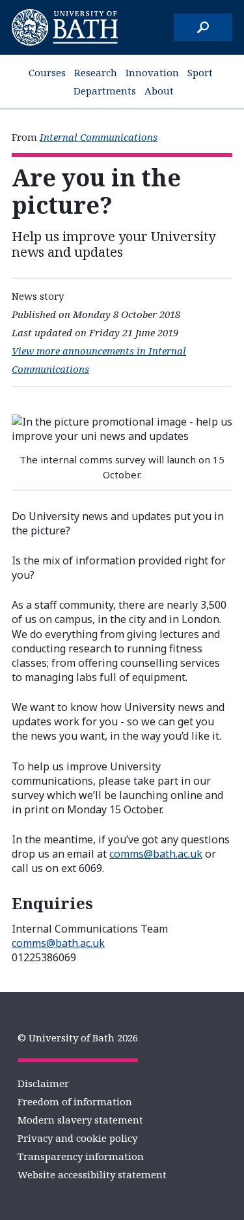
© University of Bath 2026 (78, 1037)
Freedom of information (75, 1101)
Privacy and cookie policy (77, 1137)
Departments (105, 90)
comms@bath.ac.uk (155, 854)
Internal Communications (98, 136)
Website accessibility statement (92, 1174)
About (159, 90)
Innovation (152, 72)
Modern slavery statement (80, 1119)
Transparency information (81, 1156)
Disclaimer (43, 1083)
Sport (200, 72)
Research (95, 72)
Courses (47, 72)
